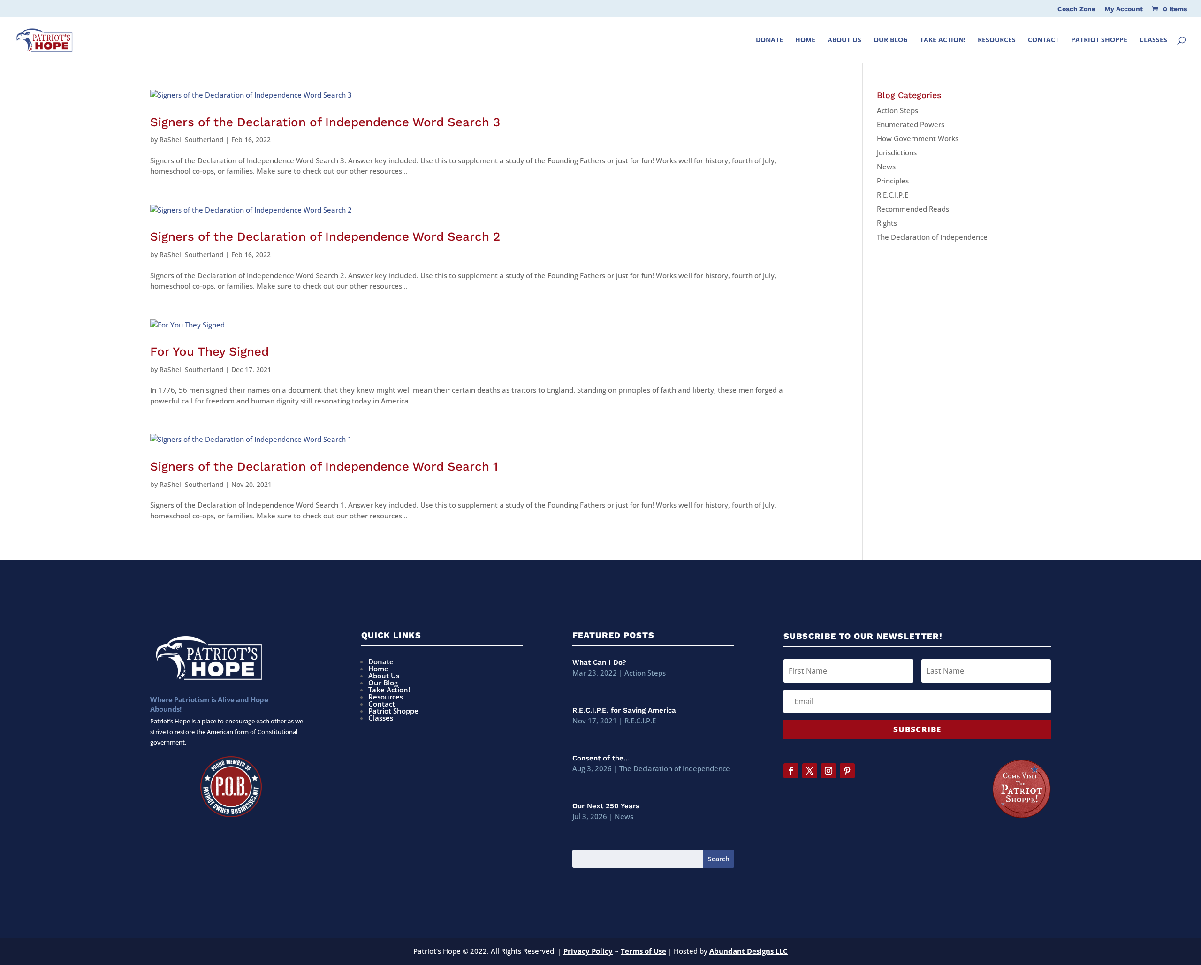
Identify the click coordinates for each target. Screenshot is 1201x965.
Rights (887, 223)
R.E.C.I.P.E (892, 194)
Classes (1153, 40)
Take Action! (942, 40)
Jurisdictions (897, 152)
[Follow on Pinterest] (847, 770)
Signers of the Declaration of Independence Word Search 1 (324, 466)
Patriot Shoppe (1099, 40)
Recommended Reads (913, 208)
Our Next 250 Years (605, 806)
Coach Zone (1076, 9)
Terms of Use (643, 951)
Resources (997, 40)
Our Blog (891, 40)
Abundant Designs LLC (748, 951)
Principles (893, 180)
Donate (769, 40)
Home (805, 40)
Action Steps (897, 110)
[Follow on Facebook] (790, 770)
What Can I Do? (599, 662)
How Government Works (917, 138)
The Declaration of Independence (932, 237)
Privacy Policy (588, 951)
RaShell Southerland (192, 139)
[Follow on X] (809, 770)
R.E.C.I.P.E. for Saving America (624, 710)
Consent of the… (601, 758)
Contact (1043, 40)
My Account (1123, 9)
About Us (844, 40)
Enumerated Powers (910, 124)
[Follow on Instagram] (828, 770)
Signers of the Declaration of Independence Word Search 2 (325, 236)
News (886, 166)
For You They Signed (209, 351)
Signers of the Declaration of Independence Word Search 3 (325, 122)
